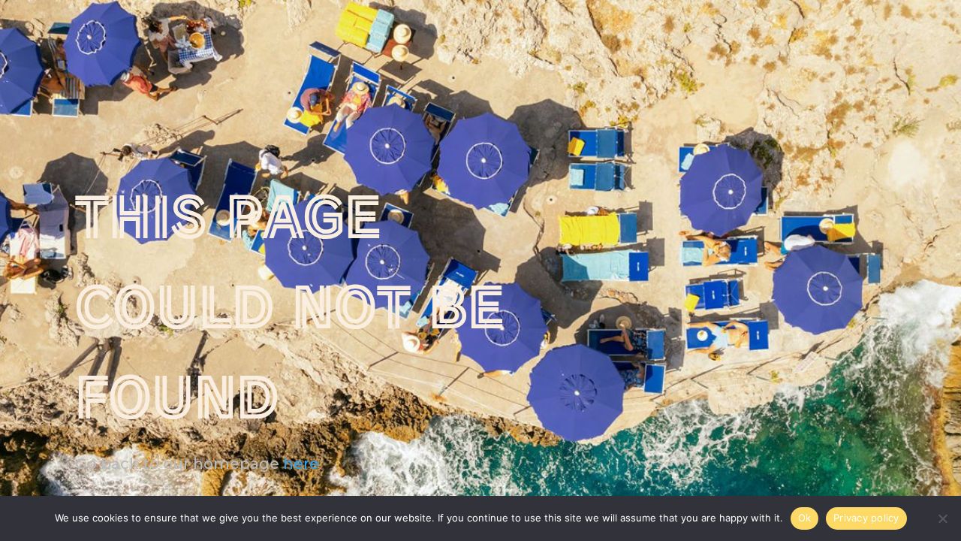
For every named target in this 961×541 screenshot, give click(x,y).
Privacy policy (866, 518)
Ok (805, 518)
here (301, 464)
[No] (942, 518)
